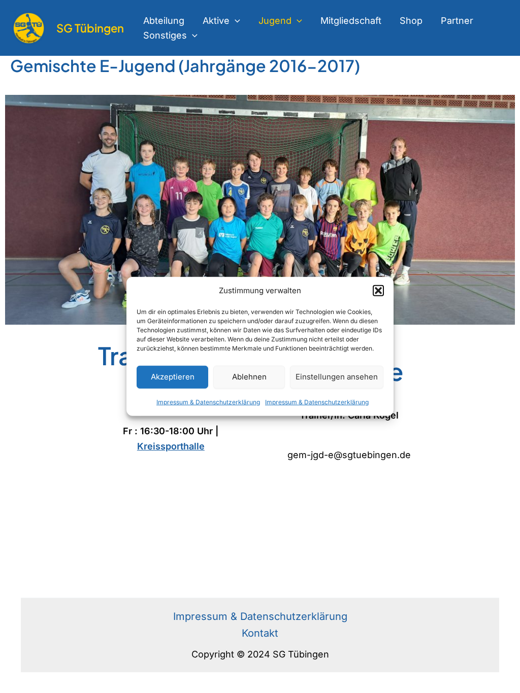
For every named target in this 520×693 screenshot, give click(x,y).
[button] (378, 291)
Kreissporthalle (171, 446)
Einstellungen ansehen (337, 377)
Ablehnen (249, 377)
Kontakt (260, 633)
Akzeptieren (172, 377)
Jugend (274, 20)
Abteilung (163, 20)
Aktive (216, 20)
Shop (411, 20)
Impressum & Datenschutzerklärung (208, 402)
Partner (457, 20)
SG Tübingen (90, 28)
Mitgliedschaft (350, 20)
